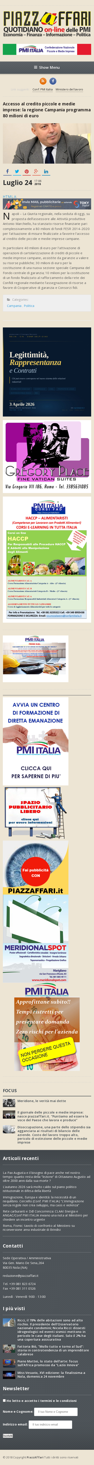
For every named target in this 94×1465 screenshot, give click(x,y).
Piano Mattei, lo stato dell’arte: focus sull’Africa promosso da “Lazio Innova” (48, 1363)
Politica (29, 306)
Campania (14, 306)
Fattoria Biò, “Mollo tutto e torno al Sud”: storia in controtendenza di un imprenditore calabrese (53, 1350)
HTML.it (9, 196)
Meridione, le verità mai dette (41, 1101)
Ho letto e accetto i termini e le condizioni (42, 1401)
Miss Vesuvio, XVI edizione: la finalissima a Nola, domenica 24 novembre (51, 1375)
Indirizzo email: (16, 1424)
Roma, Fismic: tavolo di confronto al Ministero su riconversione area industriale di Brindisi (39, 1228)
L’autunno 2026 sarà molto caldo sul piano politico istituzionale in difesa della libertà (40, 1189)
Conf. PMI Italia (43, 89)
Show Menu (49, 67)
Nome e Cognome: (18, 1411)
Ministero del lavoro (69, 89)
